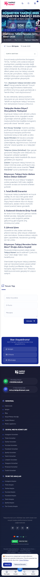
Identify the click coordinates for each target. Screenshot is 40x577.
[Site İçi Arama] (28, 3)
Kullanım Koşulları (25, 551)
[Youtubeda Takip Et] (22, 528)
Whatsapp (12, 360)
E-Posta (11, 354)
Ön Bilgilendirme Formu (27, 549)
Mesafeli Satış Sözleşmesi (11, 549)
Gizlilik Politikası (11, 552)
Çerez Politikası (24, 560)
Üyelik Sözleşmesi (13, 551)
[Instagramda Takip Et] (12, 528)
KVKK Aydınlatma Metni (24, 552)
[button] (20, 569)
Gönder (29, 321)
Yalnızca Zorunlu (20, 564)
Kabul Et (7, 564)
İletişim (10, 349)
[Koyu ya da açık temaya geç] (22, 3)
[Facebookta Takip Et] (27, 528)
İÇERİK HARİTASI (12, 53)
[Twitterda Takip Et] (17, 528)
